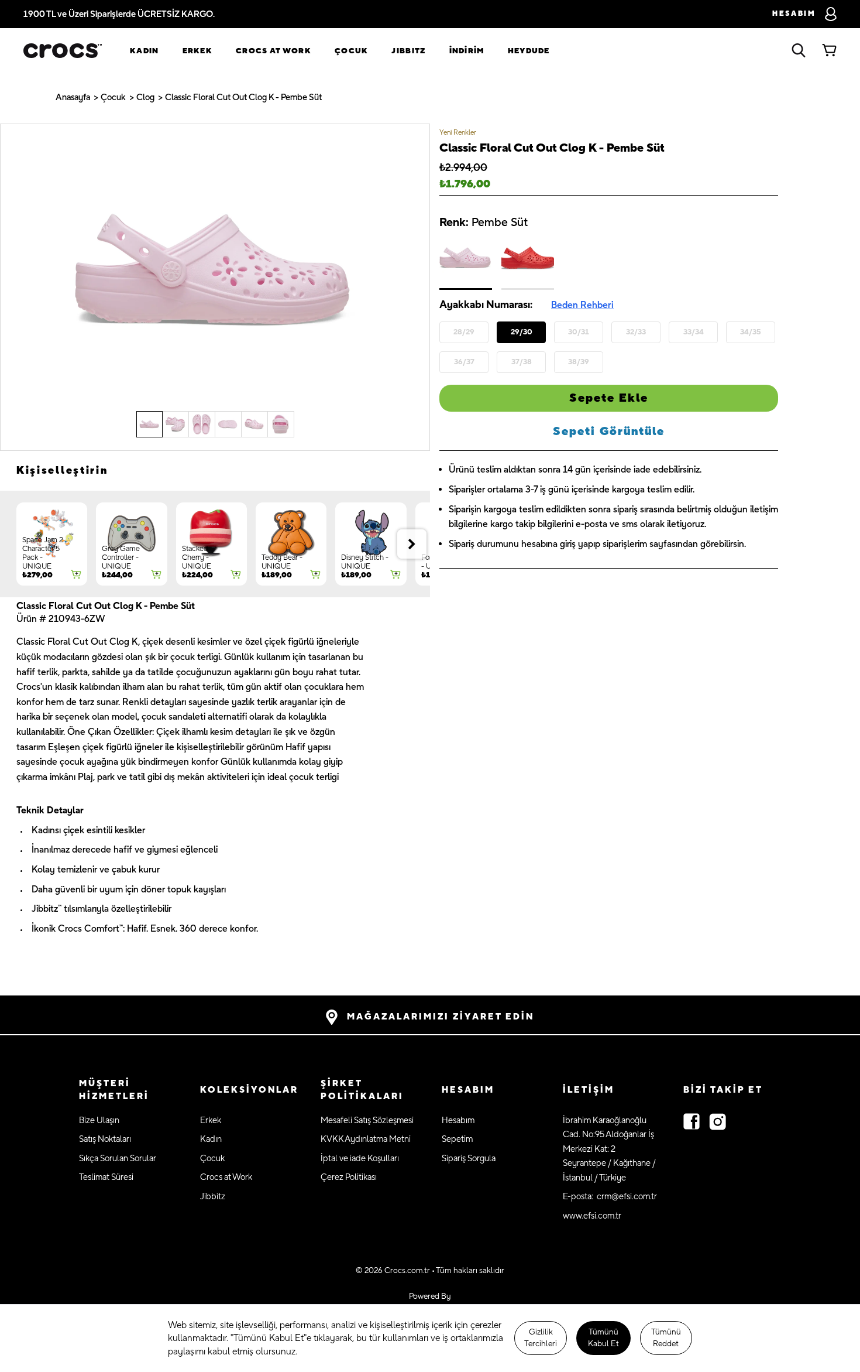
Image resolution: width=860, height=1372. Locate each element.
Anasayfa (73, 97)
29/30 (521, 331)
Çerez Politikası (349, 1177)
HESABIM (468, 1090)
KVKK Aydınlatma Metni (366, 1139)
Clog (145, 97)
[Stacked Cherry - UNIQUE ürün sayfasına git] (211, 544)
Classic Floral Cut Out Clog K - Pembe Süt (243, 97)
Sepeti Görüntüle (609, 431)
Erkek (198, 51)
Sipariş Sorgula (469, 1158)
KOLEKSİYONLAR (249, 1090)
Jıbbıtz (408, 51)
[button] (128, 1090)
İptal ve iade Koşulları (360, 1158)
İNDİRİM (466, 51)
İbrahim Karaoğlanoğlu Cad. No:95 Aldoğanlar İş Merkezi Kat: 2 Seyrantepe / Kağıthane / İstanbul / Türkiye (609, 1149)
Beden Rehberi (582, 305)
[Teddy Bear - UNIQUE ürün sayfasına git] (291, 544)
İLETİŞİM (588, 1090)
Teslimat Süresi (106, 1177)
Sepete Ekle (608, 398)
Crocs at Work (273, 51)
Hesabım (458, 1120)
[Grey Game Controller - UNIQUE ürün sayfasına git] (131, 544)
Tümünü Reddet (666, 1338)
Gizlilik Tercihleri (540, 1338)
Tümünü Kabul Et (603, 1338)
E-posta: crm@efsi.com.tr (610, 1196)
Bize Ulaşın (99, 1120)
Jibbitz (212, 1196)
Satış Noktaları (105, 1139)
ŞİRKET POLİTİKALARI (362, 1090)
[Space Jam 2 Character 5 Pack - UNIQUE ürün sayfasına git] (51, 544)
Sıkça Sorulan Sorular (117, 1158)
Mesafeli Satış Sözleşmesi (367, 1120)
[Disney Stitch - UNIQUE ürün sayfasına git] (370, 544)
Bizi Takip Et (723, 1090)
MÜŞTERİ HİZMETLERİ (114, 1090)
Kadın (144, 51)
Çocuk (352, 51)
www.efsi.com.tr (592, 1216)
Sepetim (457, 1139)
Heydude (529, 51)
